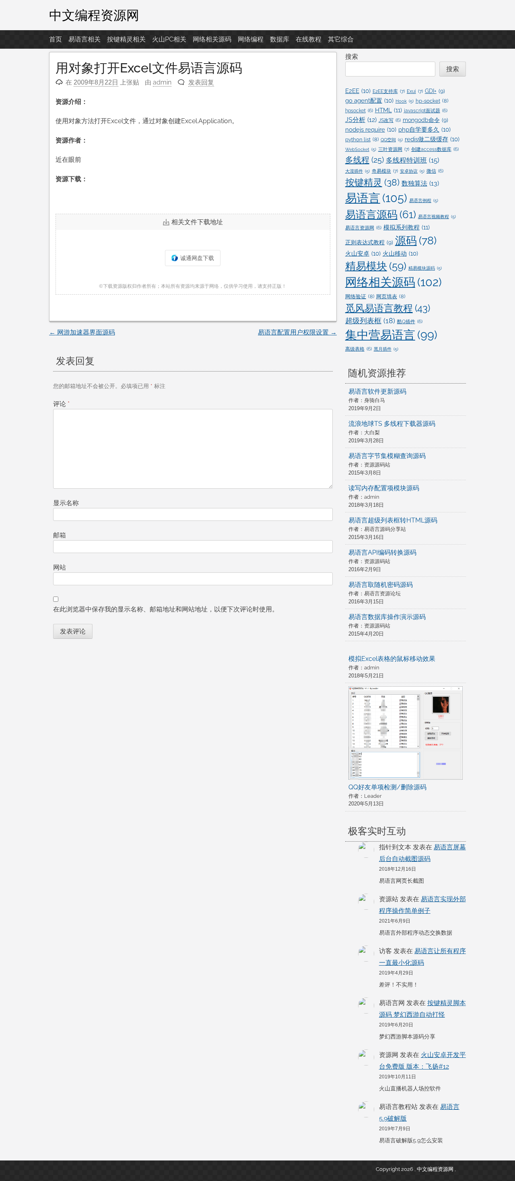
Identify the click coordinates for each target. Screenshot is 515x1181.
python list (362, 139)
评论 (61, 404)
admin (162, 82)
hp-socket (432, 101)
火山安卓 (363, 253)
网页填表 (390, 296)
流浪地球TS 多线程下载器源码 (391, 423)
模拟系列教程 (406, 227)
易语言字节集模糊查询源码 (387, 456)
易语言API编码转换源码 (382, 552)
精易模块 (375, 266)
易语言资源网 (363, 228)
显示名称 (66, 503)
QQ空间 (392, 139)
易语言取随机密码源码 (380, 584)
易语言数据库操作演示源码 (387, 617)
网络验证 (359, 296)
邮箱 (59, 535)
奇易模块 (385, 171)
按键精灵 (372, 182)
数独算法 (420, 183)
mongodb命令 (425, 120)
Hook (405, 101)
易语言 (376, 198)
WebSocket (360, 149)
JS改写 (390, 120)
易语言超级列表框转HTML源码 (392, 520)
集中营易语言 (391, 335)
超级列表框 (370, 320)
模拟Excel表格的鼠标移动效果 (391, 659)
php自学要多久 (424, 129)
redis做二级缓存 (432, 139)
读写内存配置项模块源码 (383, 488)
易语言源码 (380, 215)
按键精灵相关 (126, 39)
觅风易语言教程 (387, 308)
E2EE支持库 (389, 91)
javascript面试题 (425, 111)
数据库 (279, 39)
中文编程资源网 (94, 15)
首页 (55, 39)
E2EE (358, 90)
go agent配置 (369, 100)
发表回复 (201, 82)
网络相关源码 (212, 39)
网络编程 (251, 39)
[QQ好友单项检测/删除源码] (405, 734)
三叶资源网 (393, 149)
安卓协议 (412, 171)
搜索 (351, 56)
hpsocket (359, 111)
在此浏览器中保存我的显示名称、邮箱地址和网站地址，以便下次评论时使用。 (165, 609)
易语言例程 (423, 200)
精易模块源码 (425, 268)
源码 (416, 240)
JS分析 (361, 120)
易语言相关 (84, 39)
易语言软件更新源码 (377, 391)
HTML (388, 110)
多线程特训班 (412, 160)
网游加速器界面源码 (82, 332)
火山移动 (400, 253)
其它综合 (341, 39)
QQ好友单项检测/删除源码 (387, 787)
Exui (415, 91)
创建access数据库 (435, 149)
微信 (434, 171)
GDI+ (435, 91)
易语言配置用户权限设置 (297, 332)
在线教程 (308, 39)
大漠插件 (357, 171)
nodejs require (370, 129)
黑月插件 (386, 349)
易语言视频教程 (437, 216)
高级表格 (358, 349)
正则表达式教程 (369, 242)
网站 (59, 567)
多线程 (364, 160)
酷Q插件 (409, 321)
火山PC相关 (169, 39)
